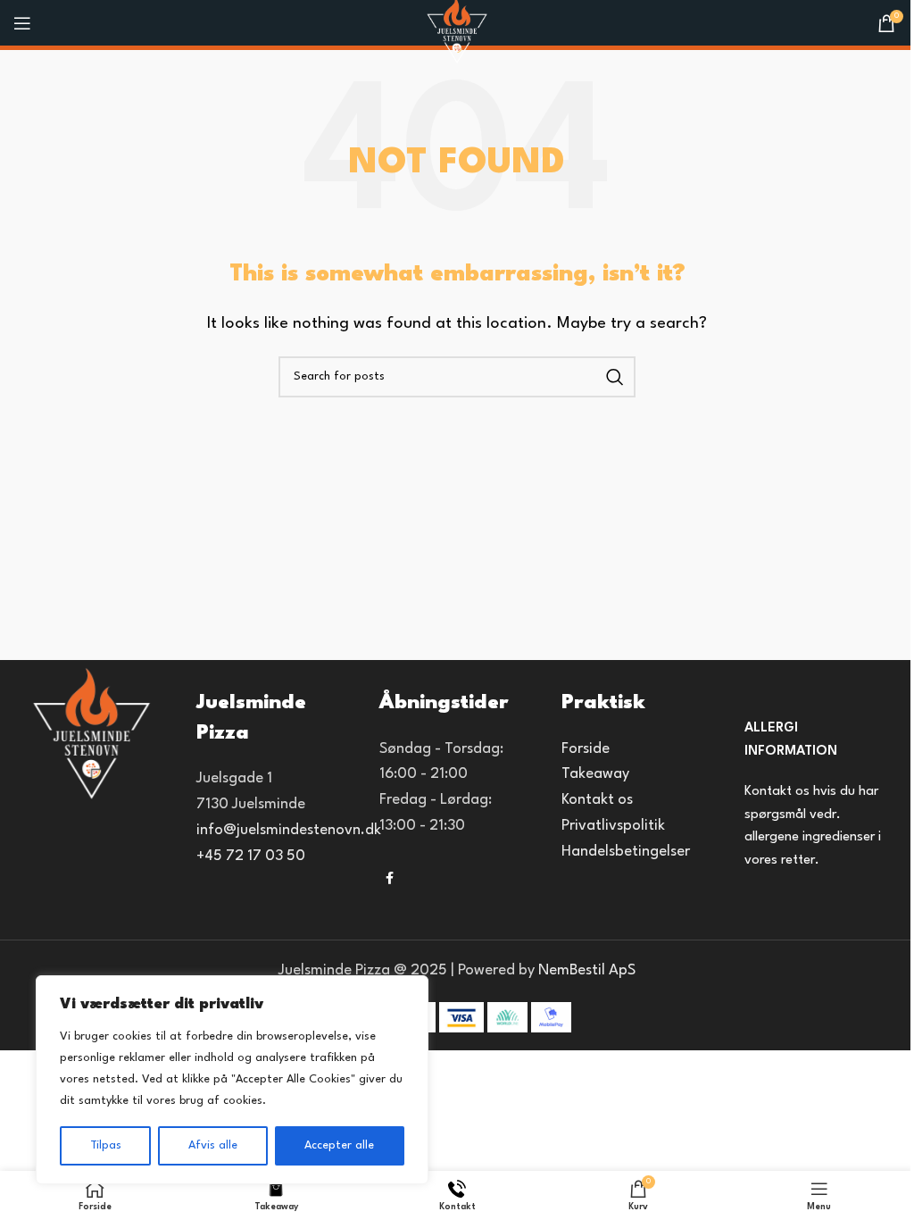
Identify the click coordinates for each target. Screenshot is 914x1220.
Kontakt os (597, 799)
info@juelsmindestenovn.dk (288, 830)
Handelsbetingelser (625, 851)
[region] (232, 1079)
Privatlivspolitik (613, 825)
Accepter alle (339, 1145)
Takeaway (595, 773)
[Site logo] (457, 30)
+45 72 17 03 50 (250, 856)
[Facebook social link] (390, 879)
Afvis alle (212, 1145)
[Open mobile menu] (22, 23)
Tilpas (105, 1145)
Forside (585, 748)
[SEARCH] (615, 376)
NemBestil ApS (587, 970)
